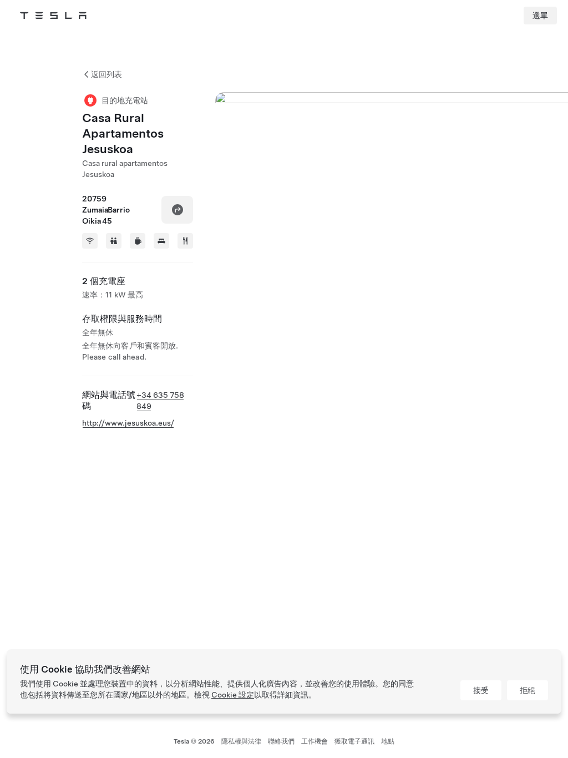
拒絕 (527, 690)
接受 (481, 690)
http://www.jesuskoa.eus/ (128, 422)
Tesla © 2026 (194, 741)
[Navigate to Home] (53, 15)
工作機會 (314, 741)
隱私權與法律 (241, 741)
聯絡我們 (281, 741)
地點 (387, 741)
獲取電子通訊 (354, 741)
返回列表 (106, 74)
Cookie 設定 (232, 694)
